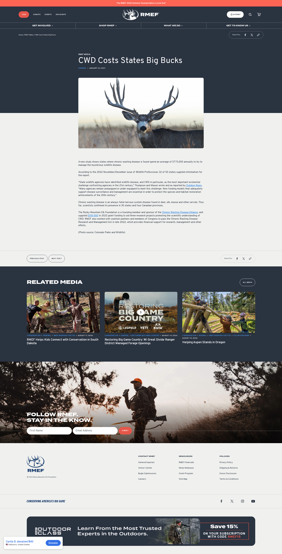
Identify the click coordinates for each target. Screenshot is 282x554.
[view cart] (259, 14)
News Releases (186, 468)
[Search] (250, 14)
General (82, 68)
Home (21, 35)
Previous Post (37, 259)
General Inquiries (146, 462)
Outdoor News (194, 185)
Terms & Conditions (229, 479)
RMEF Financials (186, 462)
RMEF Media (28, 35)
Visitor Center (145, 468)
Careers (142, 479)
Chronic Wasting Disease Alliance (180, 212)
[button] (245, 35)
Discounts (61, 15)
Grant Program (186, 473)
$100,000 (93, 215)
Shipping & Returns (228, 468)
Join (24, 15)
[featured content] (141, 531)
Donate (36, 15)
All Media (247, 282)
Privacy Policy (226, 462)
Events (48, 15)
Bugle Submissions (147, 473)
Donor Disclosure (227, 473)
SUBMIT (125, 431)
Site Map (183, 479)
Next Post (57, 259)
